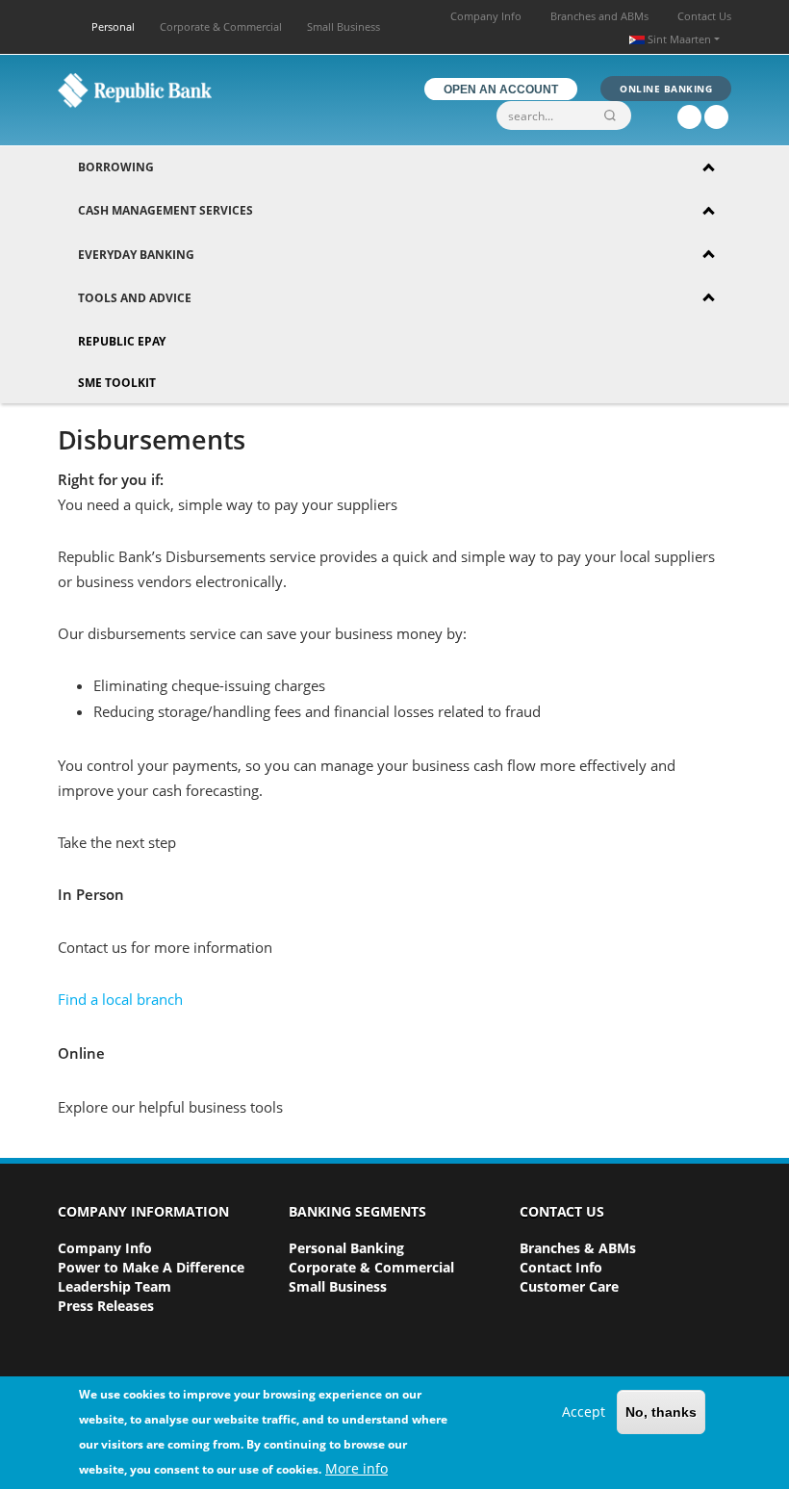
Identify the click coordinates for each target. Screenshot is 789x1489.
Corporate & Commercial (221, 26)
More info (356, 1468)
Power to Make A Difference (151, 1267)
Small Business (343, 26)
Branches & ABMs (578, 1248)
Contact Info (561, 1267)
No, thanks (661, 1412)
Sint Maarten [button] (679, 39)
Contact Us (704, 16)
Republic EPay (121, 341)
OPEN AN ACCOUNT (501, 89)
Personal (113, 26)
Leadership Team (114, 1286)
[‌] (689, 117)
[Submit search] (614, 115)
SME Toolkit (117, 382)
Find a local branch (120, 999)
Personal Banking (346, 1248)
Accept (583, 1411)
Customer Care (569, 1286)
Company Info (486, 16)
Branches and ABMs (599, 16)
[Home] (134, 90)
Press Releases (106, 1305)
